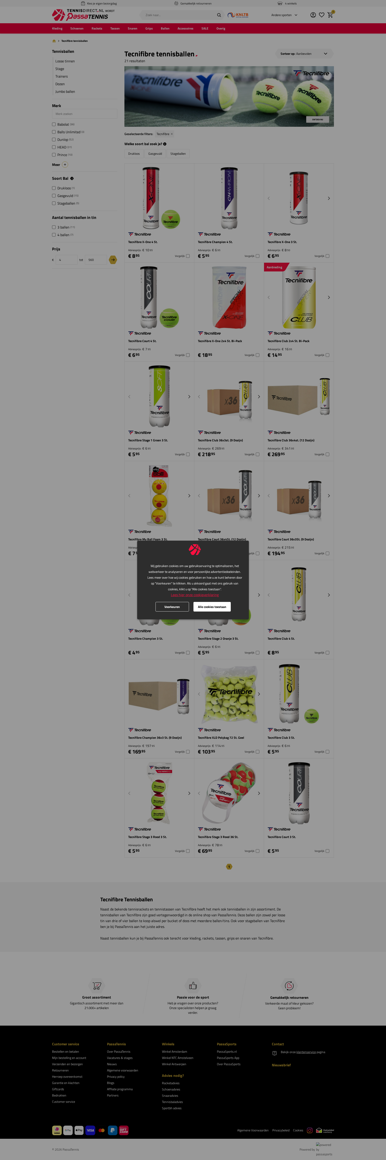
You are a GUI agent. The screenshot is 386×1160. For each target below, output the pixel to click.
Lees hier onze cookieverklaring (195, 594)
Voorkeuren (172, 606)
